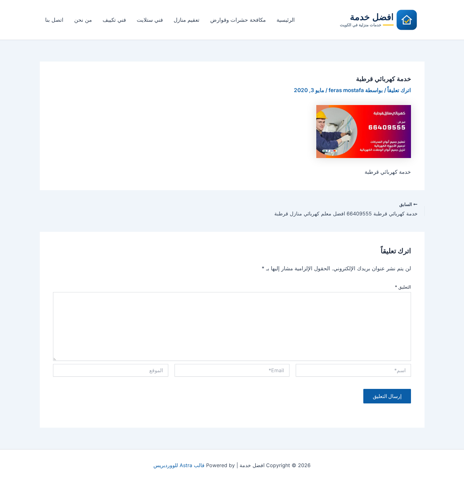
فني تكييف (114, 20)
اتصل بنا (54, 20)
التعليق (403, 287)
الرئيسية (286, 20)
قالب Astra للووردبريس (179, 465)
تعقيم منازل (186, 20)
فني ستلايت (150, 20)
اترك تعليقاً (399, 90)
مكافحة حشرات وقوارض (238, 20)
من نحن (83, 20)
